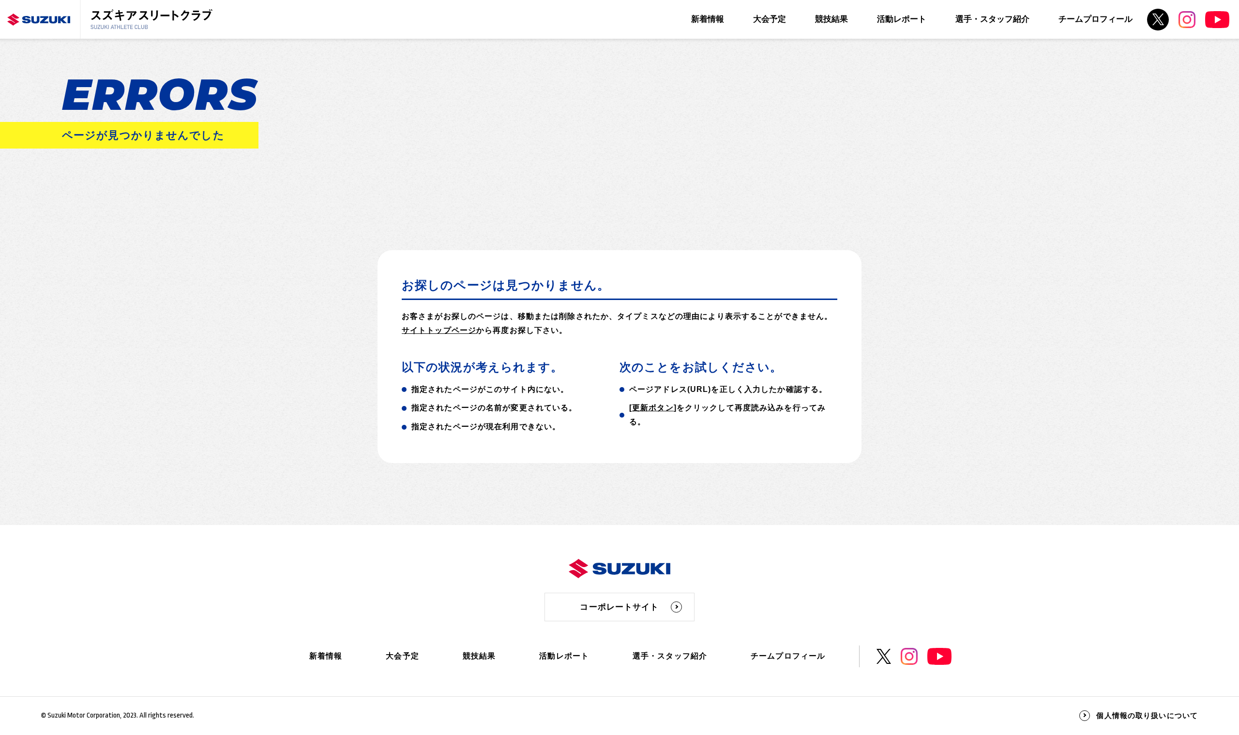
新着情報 (707, 19)
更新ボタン (653, 408)
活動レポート (901, 19)
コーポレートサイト (619, 607)
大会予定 (769, 19)
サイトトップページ (439, 330)
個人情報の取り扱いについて (1147, 715)
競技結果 (831, 19)
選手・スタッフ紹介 (992, 19)
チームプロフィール (1095, 19)
